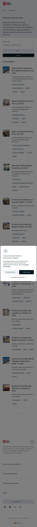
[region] (18, 263)
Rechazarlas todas (10, 272)
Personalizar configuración (18, 277)
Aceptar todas (26, 272)
